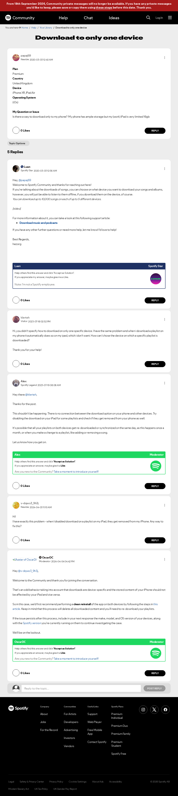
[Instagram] (143, 709)
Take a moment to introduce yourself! (76, 471)
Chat (88, 18)
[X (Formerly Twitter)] (154, 709)
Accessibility (115, 781)
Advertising (71, 730)
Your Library (46, 27)
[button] (164, 57)
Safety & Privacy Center (32, 781)
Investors (69, 738)
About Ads (98, 781)
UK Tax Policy (41, 788)
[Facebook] (165, 709)
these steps (104, 7)
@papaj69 (25, 180)
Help (63, 18)
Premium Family (121, 734)
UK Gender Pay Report (65, 788)
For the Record (49, 730)
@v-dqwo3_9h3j (28, 571)
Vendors (69, 746)
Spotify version (31, 623)
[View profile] (16, 57)
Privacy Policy (56, 781)
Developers (71, 722)
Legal (11, 781)
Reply (155, 130)
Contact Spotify (97, 742)
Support (92, 714)
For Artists (70, 714)
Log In (159, 18)
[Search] (148, 17)
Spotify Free (118, 754)
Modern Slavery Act (18, 788)
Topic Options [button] (17, 143)
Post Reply (154, 688)
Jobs (43, 722)
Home (24, 27)
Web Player (94, 722)
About (44, 714)
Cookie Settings (78, 781)
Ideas (114, 18)
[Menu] (170, 17)
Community (24, 18)
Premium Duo (119, 726)
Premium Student (116, 744)
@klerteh (30, 394)
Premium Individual (117, 716)
